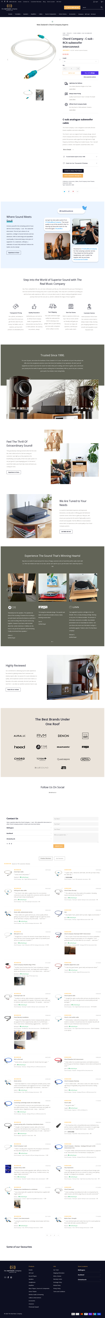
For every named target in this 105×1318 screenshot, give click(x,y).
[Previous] (7, 59)
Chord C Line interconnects (21, 1218)
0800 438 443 (12, 1)
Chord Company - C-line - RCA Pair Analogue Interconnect (26, 923)
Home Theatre (90, 181)
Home (19, 1)
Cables (76, 181)
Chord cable (67, 1102)
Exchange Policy (57, 1282)
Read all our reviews (13, 689)
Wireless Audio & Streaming (36, 1294)
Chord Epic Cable (18, 872)
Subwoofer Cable (70, 185)
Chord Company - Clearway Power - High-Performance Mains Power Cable (80, 1179)
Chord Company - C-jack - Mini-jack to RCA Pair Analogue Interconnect (29, 945)
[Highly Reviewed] (73, 677)
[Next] (59, 59)
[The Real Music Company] (27, 7)
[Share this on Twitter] (64, 191)
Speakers (31, 1279)
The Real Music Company (15, 1313)
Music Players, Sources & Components (39, 1288)
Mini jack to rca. (18, 934)
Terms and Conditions (59, 1291)
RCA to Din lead (18, 1059)
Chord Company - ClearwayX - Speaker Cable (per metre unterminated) (79, 899)
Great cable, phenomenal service (23, 912)
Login (96, 1)
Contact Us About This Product (73, 171)
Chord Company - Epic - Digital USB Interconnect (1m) (25, 879)
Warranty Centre (57, 1279)
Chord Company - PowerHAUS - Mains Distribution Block (76, 1133)
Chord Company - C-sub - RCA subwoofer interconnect (76, 879)
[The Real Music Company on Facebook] (4, 1)
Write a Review (57, 1276)
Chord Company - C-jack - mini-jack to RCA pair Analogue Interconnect (29, 1155)
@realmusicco (52, 792)
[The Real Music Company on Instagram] (7, 1)
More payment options (90, 77)
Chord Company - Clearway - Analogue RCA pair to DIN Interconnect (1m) (30, 1066)
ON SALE (59, 1)
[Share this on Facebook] (69, 191)
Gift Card (31, 1273)
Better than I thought (70, 1218)
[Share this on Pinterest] (73, 191)
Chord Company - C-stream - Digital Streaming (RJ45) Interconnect (28, 1198)
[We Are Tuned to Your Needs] (29, 516)
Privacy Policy (57, 1288)
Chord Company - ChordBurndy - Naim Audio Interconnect (26, 1028)
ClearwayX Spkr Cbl (19, 995)
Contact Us (26, 1)
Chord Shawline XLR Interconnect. (74, 1059)
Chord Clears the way (70, 890)
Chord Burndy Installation (21, 1017)
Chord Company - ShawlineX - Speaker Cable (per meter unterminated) (29, 1179)
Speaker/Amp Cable (19, 1167)
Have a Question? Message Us (72, 175)
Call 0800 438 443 (66, 531)
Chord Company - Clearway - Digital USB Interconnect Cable (77, 919)
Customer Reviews (36, 1)
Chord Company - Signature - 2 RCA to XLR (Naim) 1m (75, 1110)
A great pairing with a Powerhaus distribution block (28, 1124)
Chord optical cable (69, 995)
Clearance (31, 1304)
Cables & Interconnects (35, 1297)
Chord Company (83, 181)
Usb (65, 912)
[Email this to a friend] (77, 191)
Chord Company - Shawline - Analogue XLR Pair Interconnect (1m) (78, 1070)
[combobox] (92, 7)
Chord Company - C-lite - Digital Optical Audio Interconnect (77, 1006)
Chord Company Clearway (71, 1081)
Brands (30, 1270)
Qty (64, 65)
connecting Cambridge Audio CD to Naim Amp (27, 1102)
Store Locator (51, 1)
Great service (17, 1081)
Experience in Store (13, 252)
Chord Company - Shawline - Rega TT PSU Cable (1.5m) (26, 976)
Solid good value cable (20, 890)
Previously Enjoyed (34, 1307)
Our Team (56, 1270)
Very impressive (68, 1167)
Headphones (32, 1282)
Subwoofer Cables (67, 183)
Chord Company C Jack (20, 1146)
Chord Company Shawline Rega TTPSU (25, 964)
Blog (44, 1)
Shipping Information (58, 1273)
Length (64, 58)
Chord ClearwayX (69, 1189)
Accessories (72, 181)
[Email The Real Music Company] (2, 1)
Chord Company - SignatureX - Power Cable (23, 1135)
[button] (11, 14)
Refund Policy (57, 1285)
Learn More (72, 89)
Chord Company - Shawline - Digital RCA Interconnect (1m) (77, 972)
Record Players (33, 1276)
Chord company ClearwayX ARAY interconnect (77, 934)
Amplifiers (31, 1285)
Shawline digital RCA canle (71, 964)
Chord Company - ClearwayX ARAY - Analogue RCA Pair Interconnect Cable (80, 945)
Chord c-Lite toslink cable (71, 1017)
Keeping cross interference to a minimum (25, 1189)
